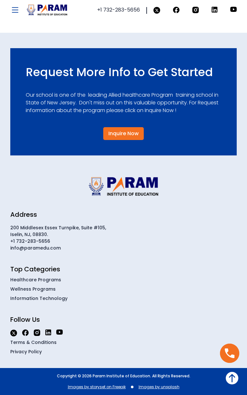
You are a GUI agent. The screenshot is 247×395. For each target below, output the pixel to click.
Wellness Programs (33, 289)
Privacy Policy (26, 351)
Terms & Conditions (33, 342)
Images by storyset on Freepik (97, 387)
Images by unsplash (159, 387)
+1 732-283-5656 (30, 241)
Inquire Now (123, 133)
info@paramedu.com (35, 248)
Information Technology (39, 298)
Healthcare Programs (35, 279)
